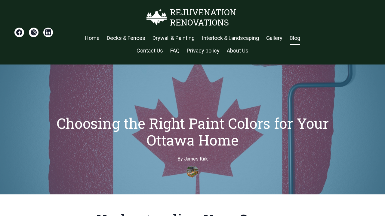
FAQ (175, 50)
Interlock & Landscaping (230, 38)
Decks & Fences (126, 38)
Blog (295, 38)
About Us (237, 50)
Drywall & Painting (173, 38)
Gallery (274, 38)
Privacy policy (203, 50)
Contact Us (150, 50)
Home (92, 38)
